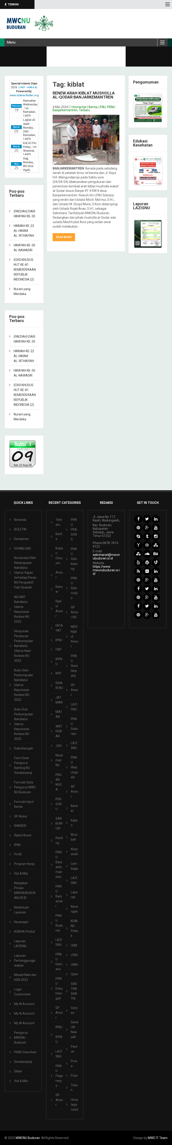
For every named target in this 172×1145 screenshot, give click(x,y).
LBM (74, 945)
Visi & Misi (21, 873)
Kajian (74, 822)
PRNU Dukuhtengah (59, 988)
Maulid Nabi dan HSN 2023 (25, 977)
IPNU (17, 845)
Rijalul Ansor (23, 835)
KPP (58, 673)
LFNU (102, 107)
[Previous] (142, 234)
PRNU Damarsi (59, 961)
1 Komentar (78, 107)
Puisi (74, 1075)
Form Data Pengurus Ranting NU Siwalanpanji (23, 765)
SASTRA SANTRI (74, 991)
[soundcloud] (147, 554)
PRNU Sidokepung (74, 558)
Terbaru (84, 110)
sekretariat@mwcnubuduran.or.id (106, 556)
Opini (74, 974)
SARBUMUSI (59, 823)
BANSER (20, 825)
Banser (59, 589)
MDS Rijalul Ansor (74, 636)
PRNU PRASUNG (74, 529)
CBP (59, 649)
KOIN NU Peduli (24, 931)
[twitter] (147, 519)
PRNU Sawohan (25, 1052)
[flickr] (147, 571)
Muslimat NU (59, 760)
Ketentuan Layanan (21, 910)
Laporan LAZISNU (20, 943)
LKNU (74, 964)
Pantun (74, 1049)
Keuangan (21, 922)
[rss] (138, 571)
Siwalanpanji (23, 1061)
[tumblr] (147, 536)
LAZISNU (59, 942)
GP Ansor (20, 816)
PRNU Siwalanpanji (74, 665)
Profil (18, 854)
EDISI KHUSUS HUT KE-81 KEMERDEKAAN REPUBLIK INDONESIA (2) (25, 269)
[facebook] (138, 519)
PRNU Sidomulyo (74, 588)
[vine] (156, 563)
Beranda (20, 519)
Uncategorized (74, 1104)
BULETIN (20, 529)
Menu (11, 42)
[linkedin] (156, 519)
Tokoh (74, 1087)
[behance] (156, 554)
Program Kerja (24, 864)
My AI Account (24, 1004)
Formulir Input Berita (24, 804)
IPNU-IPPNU (59, 1034)
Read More (64, 237)
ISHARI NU (59, 685)
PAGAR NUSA (59, 782)
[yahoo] (138, 545)
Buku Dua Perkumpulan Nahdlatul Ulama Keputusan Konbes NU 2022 (23, 724)
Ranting (59, 840)
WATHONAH (59, 731)
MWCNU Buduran (28, 1138)
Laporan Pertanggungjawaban (24, 960)
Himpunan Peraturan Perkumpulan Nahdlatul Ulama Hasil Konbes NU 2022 (23, 645)
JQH (59, 745)
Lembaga (74, 866)
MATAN (59, 714)
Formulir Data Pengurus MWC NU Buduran (25, 787)
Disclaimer (21, 539)
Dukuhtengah (23, 748)
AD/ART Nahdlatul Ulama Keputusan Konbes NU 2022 (21, 609)
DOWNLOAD (22, 548)
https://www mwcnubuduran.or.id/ (106, 570)
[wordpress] (147, 563)
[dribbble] (147, 545)
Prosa (74, 1063)
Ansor (59, 575)
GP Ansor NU (74, 612)
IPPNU (59, 661)
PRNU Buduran (59, 923)
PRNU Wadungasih (74, 767)
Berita (93, 107)
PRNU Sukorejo (74, 726)
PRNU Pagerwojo (59, 1075)
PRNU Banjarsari (59, 896)
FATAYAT (59, 628)
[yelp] (138, 563)
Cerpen (74, 1010)
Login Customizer (22, 992)
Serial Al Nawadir (74, 1029)
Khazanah (74, 851)
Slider (18, 1071)
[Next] (153, 234)
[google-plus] (147, 528)
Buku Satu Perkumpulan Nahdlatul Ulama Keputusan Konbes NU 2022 (23, 684)
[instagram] (156, 536)
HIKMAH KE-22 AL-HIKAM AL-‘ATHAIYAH (24, 230)
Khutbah (74, 837)
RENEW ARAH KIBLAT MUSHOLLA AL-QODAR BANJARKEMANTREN (84, 95)
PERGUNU (59, 804)
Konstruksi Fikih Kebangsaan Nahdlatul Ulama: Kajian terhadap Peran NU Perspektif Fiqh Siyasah (25, 572)
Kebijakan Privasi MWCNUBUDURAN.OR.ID (25, 890)
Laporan (74, 894)
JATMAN (59, 700)
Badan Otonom (59, 555)
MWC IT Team (158, 1138)
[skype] (138, 536)
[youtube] (156, 528)
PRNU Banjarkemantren (59, 864)
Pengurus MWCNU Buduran (21, 1037)
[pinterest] (138, 528)
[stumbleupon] (156, 545)
